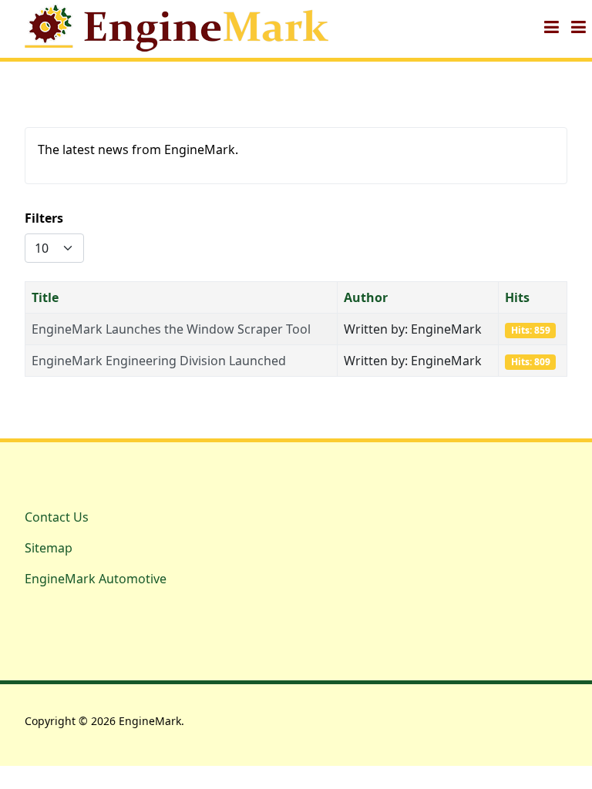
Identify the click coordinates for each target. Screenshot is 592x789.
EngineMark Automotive (95, 578)
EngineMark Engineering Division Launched (159, 360)
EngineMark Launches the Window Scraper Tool (171, 329)
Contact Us (57, 517)
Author (366, 297)
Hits (517, 297)
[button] (578, 26)
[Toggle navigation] (551, 26)
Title (45, 297)
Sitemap (48, 547)
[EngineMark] (179, 27)
